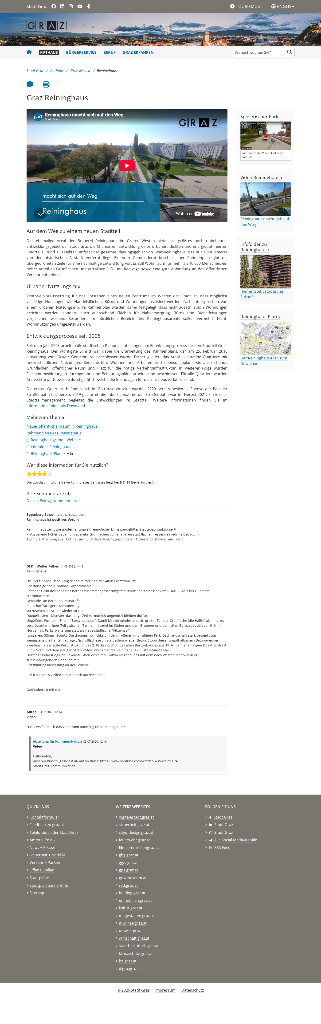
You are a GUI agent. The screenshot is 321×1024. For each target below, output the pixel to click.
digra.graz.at (130, 968)
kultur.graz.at (130, 907)
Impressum (165, 990)
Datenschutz (192, 990)
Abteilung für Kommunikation (57, 741)
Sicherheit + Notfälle (47, 855)
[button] (285, 6)
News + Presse (42, 847)
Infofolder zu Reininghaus (254, 247)
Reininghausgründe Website (56, 439)
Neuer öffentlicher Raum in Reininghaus (62, 426)
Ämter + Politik (42, 840)
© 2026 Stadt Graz (133, 990)
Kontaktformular (44, 817)
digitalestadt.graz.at (136, 817)
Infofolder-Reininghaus (51, 446)
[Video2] (265, 135)
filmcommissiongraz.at (139, 847)
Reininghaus (107, 70)
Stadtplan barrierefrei (49, 885)
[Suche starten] (289, 52)
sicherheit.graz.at (134, 824)
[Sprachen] (273, 6)
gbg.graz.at (128, 855)
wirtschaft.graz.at (134, 938)
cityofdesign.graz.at (136, 832)
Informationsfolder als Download (56, 405)
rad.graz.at (128, 885)
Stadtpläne (39, 877)
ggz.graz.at (128, 862)
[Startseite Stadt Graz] (29, 52)
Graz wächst (80, 70)
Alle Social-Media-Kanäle (235, 840)
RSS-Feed (222, 847)
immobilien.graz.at (135, 900)
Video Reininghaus (260, 177)
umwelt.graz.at (132, 930)
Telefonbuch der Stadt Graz (54, 832)
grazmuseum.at (133, 877)
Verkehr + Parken (45, 862)
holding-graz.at (132, 892)
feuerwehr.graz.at (134, 840)
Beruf (109, 52)
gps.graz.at (128, 870)
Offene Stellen (42, 870)
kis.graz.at (128, 961)
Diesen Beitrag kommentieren (53, 500)
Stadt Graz (37, 6)
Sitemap (37, 892)
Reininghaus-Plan (46, 453)
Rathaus (49, 52)
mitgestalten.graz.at (136, 915)
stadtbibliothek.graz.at (139, 945)
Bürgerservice (81, 52)
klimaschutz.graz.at (136, 953)
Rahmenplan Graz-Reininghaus (54, 433)
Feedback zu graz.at (47, 824)
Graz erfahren (138, 52)
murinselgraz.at (133, 923)
